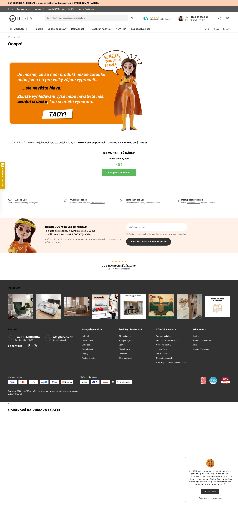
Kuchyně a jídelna (126, 340)
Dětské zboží (87, 340)
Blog (195, 345)
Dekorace (86, 345)
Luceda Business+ (86, 9)
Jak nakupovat (23, 9)
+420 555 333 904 (27, 337)
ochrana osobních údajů (213, 484)
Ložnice (122, 345)
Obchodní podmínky (164, 358)
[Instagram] (35, 346)
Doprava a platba (163, 336)
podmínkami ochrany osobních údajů (169, 234)
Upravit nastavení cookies (67, 391)
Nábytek (85, 336)
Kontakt (196, 336)
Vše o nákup (161, 354)
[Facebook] (28, 346)
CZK (222, 9)
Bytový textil (87, 349)
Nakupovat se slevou (119, 172)
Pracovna (123, 354)
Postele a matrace (90, 358)
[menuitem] (20, 29)
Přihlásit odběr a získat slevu (149, 242)
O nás (10, 9)
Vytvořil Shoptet (15, 394)
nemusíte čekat (193, 202)
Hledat (132, 18)
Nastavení (203, 498)
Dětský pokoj (124, 349)
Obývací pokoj (125, 336)
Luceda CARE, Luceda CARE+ (60, 9)
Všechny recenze (122, 269)
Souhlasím (211, 491)
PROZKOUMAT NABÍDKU (86, 3)
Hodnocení (38, 9)
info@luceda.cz (63, 337)
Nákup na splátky (163, 345)
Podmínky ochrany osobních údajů (171, 362)
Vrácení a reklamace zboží (167, 340)
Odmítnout (217, 498)
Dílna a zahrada (125, 358)
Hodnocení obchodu (202, 340)
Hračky (85, 354)
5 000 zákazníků (98, 202)
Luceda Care (161, 349)
